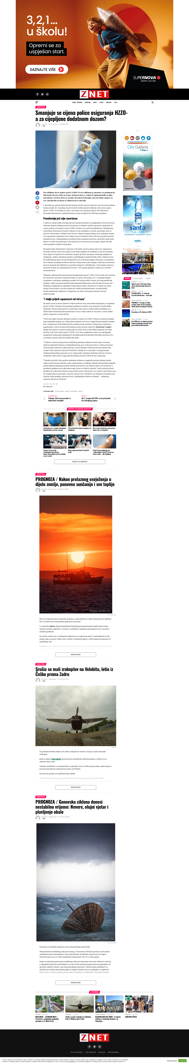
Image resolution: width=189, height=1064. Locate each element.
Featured (74, 391)
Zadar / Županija (77, 102)
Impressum (101, 1052)
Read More (72, 1061)
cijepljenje (60, 391)
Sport (101, 102)
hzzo (80, 391)
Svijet (95, 102)
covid (67, 391)
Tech (115, 102)
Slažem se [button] (182, 1060)
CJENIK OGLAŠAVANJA (113, 1052)
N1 (44, 126)
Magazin (108, 102)
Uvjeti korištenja (91, 1052)
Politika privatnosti (76, 1052)
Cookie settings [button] (172, 1061)
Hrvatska (87, 102)
